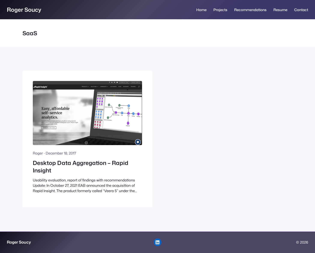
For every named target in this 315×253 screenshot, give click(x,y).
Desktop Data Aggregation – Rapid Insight (80, 166)
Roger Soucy (24, 9)
